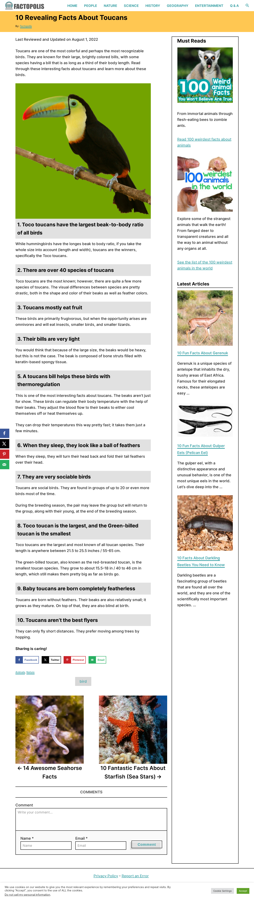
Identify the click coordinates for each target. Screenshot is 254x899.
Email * (81, 838)
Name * (27, 838)
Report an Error (135, 876)
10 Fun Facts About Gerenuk (202, 353)
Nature (30, 672)
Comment (24, 805)
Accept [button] (243, 890)
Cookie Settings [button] (222, 890)
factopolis (26, 26)
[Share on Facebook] (4, 433)
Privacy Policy (106, 876)
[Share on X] (4, 443)
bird (83, 681)
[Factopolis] (33, 5)
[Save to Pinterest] (4, 454)
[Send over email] (4, 464)
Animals (20, 672)
